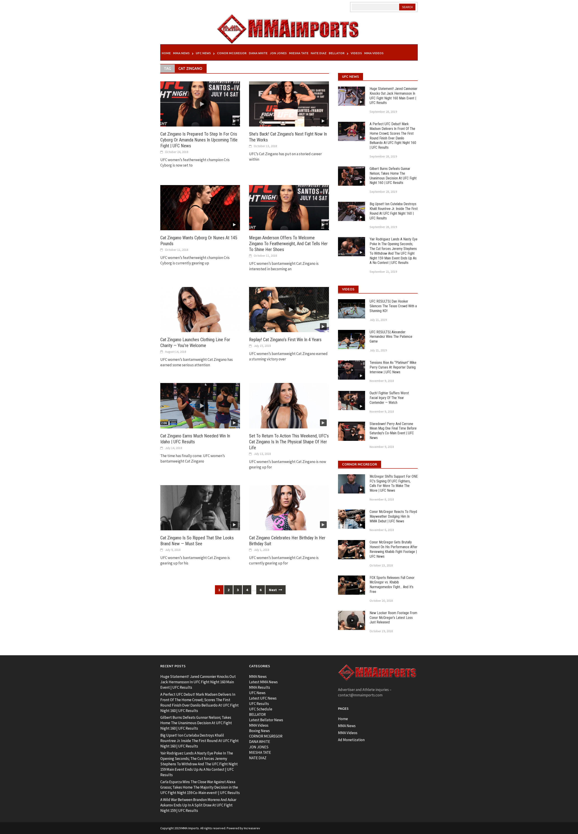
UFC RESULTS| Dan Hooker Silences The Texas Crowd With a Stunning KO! (393, 306)
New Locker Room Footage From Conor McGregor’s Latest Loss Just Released (393, 618)
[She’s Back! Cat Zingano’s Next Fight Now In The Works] (289, 103)
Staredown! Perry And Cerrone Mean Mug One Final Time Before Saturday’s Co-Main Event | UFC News (393, 431)
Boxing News (259, 730)
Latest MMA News (263, 681)
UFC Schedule (260, 709)
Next (273, 589)
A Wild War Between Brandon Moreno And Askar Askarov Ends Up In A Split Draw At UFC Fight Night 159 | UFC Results (198, 805)
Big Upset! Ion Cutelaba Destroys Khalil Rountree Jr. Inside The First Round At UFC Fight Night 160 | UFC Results (394, 211)
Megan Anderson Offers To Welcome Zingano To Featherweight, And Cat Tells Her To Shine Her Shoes (288, 243)
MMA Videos (374, 53)
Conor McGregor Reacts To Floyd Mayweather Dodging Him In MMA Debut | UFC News (393, 516)
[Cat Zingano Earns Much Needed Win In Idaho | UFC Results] (200, 405)
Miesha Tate (298, 53)
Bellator (337, 53)
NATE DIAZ (257, 757)
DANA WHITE (259, 741)
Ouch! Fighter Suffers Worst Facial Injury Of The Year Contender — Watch (389, 398)
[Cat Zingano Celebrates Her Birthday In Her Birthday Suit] (289, 507)
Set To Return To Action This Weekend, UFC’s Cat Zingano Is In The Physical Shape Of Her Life (289, 441)
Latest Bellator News (266, 719)
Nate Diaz (318, 53)
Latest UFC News (263, 698)
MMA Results (259, 687)
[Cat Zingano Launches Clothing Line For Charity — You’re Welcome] (200, 309)
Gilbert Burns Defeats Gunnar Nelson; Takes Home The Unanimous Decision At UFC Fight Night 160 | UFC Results (393, 176)
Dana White (258, 53)
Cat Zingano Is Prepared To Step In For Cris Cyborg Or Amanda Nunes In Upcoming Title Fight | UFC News (199, 139)
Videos (356, 53)
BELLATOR (257, 714)
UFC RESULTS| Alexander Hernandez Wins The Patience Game (391, 337)
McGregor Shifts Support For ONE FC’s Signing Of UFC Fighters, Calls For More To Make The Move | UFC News (394, 483)
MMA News (181, 53)
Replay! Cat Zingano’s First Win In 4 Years (285, 339)
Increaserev (252, 828)
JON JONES (258, 747)
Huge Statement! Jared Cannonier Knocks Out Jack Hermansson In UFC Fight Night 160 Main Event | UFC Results (393, 96)
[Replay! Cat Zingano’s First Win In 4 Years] (289, 309)
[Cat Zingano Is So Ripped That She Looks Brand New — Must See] (200, 507)
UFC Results (259, 703)
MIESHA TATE (260, 752)
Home (166, 53)
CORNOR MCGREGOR (265, 736)
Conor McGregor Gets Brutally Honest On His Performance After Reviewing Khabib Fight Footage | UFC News (393, 549)
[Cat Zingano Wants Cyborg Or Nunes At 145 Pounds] (200, 207)
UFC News (203, 53)
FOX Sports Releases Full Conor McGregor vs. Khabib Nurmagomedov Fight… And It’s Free (392, 585)
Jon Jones (278, 53)
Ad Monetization (351, 739)
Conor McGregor (232, 53)
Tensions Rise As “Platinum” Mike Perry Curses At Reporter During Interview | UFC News (393, 367)
